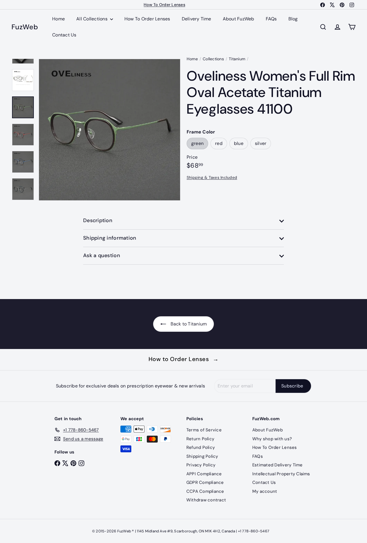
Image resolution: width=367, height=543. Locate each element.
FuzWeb (24, 27)
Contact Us (64, 35)
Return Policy (200, 439)
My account (264, 491)
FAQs (271, 19)
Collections (213, 58)
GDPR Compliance (205, 482)
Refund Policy (200, 447)
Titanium (237, 58)
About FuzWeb (238, 19)
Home (58, 19)
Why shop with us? (272, 439)
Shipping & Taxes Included (212, 177)
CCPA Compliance (205, 491)
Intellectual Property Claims (281, 474)
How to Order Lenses (184, 359)
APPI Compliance (204, 474)
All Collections (92, 19)
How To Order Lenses (147, 19)
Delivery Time (196, 19)
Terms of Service (204, 430)
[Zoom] (109, 129)
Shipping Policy (202, 456)
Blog (293, 19)
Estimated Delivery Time (277, 465)
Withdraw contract (206, 500)
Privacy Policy (200, 465)
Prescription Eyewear (164, 5)
